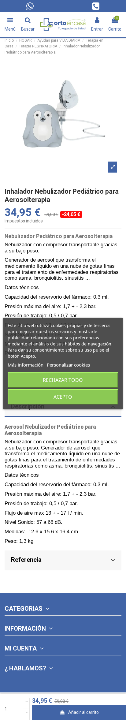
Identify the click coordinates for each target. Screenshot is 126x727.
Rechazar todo (63, 380)
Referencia (26, 559)
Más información (25, 365)
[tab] (63, 560)
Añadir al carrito (83, 712)
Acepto (63, 396)
